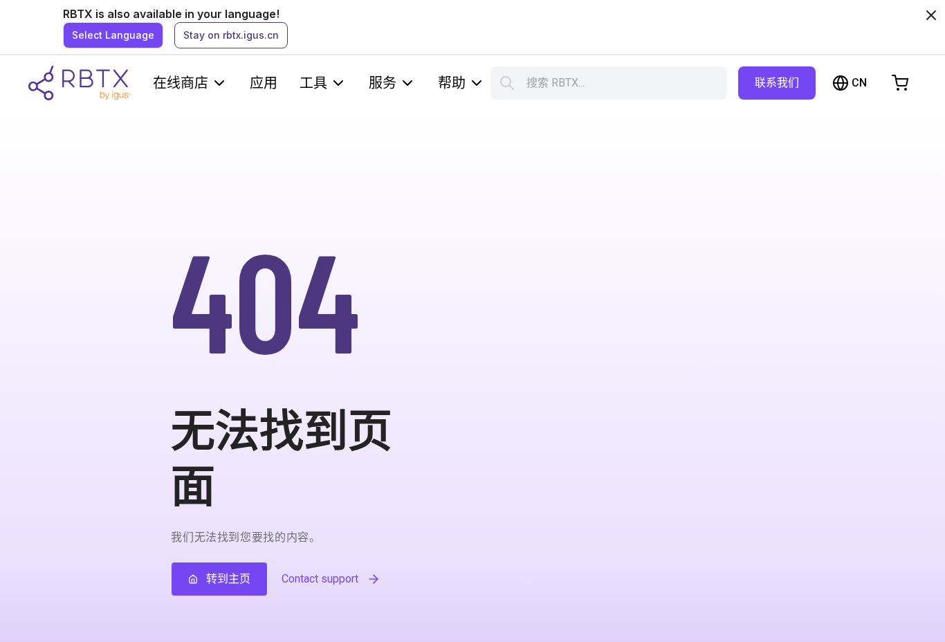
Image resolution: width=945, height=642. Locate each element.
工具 (313, 83)
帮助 (452, 83)
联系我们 (777, 82)
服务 (382, 83)
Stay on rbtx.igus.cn (231, 35)
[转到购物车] (900, 83)
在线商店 (180, 83)
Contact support (320, 578)
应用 (263, 83)
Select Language (113, 35)
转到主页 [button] (228, 578)
